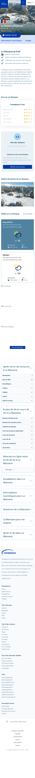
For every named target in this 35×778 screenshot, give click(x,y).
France (4, 613)
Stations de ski (6, 591)
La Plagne (4, 639)
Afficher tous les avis (17, 167)
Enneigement (6, 594)
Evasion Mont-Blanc (7, 666)
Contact (17, 745)
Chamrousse (5, 644)
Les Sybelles (5, 668)
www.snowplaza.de (7, 680)
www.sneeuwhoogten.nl (8, 697)
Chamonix (5, 627)
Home (3, 589)
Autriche (4, 608)
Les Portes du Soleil (7, 663)
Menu (30, 3)
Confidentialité (17, 737)
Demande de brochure (8, 711)
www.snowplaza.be (7, 677)
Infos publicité (17, 742)
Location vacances (7, 596)
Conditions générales (17, 731)
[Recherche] (23, 2)
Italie (3, 615)
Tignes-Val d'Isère (7, 661)
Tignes (4, 632)
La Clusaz (4, 634)
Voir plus (8, 470)
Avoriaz (4, 642)
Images (28, 40)
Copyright (17, 734)
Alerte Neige (5, 706)
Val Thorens (5, 629)
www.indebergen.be (7, 685)
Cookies (17, 739)
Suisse (4, 618)
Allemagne (5, 610)
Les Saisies (5, 637)
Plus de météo (27, 214)
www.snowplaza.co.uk (8, 682)
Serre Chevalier (6, 647)
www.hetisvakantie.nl (8, 694)
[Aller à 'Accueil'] (4, 4)
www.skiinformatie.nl (8, 692)
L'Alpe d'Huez (5, 649)
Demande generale (7, 709)
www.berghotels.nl (7, 690)
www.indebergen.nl (7, 687)
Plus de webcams (17, 347)
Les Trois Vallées (6, 658)
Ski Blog (4, 599)
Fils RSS (4, 713)
